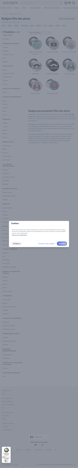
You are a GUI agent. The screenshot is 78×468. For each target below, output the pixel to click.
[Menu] (9, 448)
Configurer (16, 243)
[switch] (6, 461)
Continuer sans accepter (46, 243)
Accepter (62, 243)
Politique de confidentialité (19, 235)
